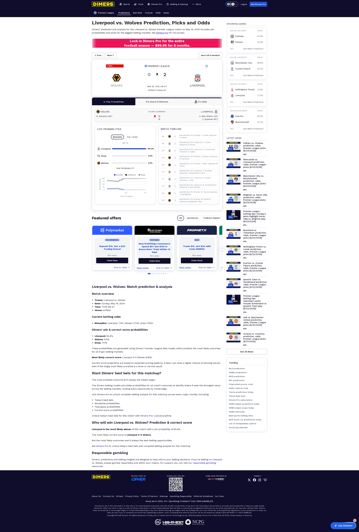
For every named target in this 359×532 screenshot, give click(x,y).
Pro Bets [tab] (202, 102)
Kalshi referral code (238, 388)
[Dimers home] (103, 4)
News (166, 13)
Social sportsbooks (238, 427)
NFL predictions (236, 380)
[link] (249, 480)
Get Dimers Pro (258, 4)
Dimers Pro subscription (241, 400)
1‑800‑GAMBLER (204, 501)
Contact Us (108, 496)
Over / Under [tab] (132, 137)
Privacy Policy (132, 496)
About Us (96, 496)
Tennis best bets (237, 396)
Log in (244, 4)
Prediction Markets (211, 218)
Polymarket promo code (241, 384)
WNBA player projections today (244, 404)
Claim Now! (196, 260)
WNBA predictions (238, 372)
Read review (143, 268)
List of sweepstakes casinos (242, 423)
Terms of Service (149, 496)
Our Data (219, 496)
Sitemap (164, 496)
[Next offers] (222, 248)
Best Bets (137, 13)
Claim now (154, 261)
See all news (246, 352)
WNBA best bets (237, 412)
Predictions (124, 13)
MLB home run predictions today (245, 419)
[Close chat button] (354, 520)
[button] (98, 55)
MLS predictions (237, 368)
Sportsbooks (192, 218)
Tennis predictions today (241, 392)
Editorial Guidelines (203, 496)
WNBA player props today (241, 408)
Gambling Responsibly (181, 496)
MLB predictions (237, 376)
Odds (158, 13)
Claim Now (112, 260)
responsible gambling (204, 463)
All (180, 218)
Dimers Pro (162, 32)
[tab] (113, 101)
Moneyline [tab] (117, 137)
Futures (149, 13)
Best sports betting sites (241, 416)
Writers (119, 496)
